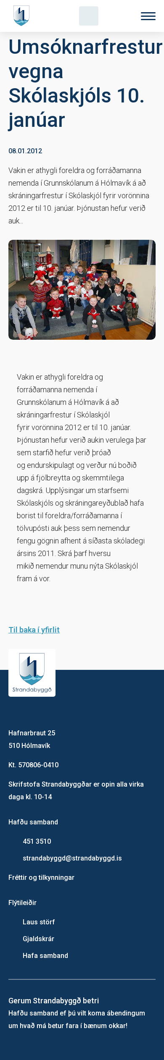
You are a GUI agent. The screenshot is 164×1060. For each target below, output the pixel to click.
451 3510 (37, 841)
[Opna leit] (88, 16)
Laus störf (39, 922)
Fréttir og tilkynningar (41, 878)
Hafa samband (45, 956)
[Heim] (23, 15)
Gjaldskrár (38, 939)
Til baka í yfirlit (34, 629)
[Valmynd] (148, 16)
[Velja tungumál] (118, 16)
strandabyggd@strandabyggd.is (72, 858)
